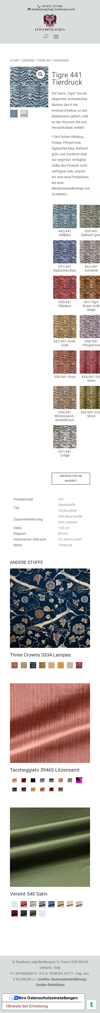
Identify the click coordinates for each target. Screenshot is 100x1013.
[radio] (65, 220)
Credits (43, 979)
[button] (40, 74)
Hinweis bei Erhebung (27, 1006)
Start (14, 60)
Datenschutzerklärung (68, 979)
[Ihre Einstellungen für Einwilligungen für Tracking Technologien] (91, 1004)
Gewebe (28, 60)
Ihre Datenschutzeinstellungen (48, 997)
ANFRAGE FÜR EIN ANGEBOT (71, 478)
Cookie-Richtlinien (50, 985)
